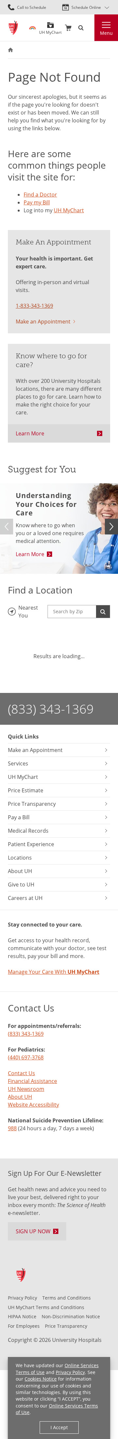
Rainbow (32, 28)
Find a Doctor (40, 194)
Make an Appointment (43, 321)
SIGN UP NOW (33, 1231)
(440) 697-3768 (26, 1057)
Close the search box (90, 28)
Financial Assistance (32, 1080)
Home (10, 50)
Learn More (30, 433)
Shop (68, 28)
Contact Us (21, 1073)
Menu (106, 33)
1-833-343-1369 (34, 305)
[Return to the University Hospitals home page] (13, 28)
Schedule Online (86, 7)
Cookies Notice (41, 1379)
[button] (111, 526)
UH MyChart (69, 210)
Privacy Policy (70, 1372)
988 (12, 1128)
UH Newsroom (26, 1088)
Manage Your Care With (53, 971)
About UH (20, 1096)
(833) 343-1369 (51, 708)
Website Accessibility (33, 1104)
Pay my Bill (37, 202)
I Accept (59, 1427)
